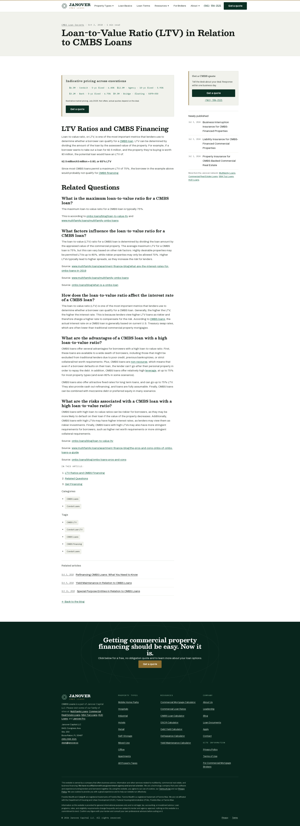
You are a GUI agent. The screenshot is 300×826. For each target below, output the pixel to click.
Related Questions (76, 478)
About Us (208, 702)
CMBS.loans (157, 319)
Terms (235, 818)
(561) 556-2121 (212, 5)
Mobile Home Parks (128, 702)
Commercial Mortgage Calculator (178, 702)
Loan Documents (212, 722)
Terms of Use (210, 756)
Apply (206, 729)
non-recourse (139, 361)
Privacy (225, 818)
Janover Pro (79, 719)
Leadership (209, 709)
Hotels (121, 722)
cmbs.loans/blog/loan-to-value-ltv (107, 216)
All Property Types (127, 763)
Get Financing (73, 484)
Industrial (123, 716)
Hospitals (123, 709)
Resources (162, 6)
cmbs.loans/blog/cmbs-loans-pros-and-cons (99, 459)
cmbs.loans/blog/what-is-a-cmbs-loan (95, 285)
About (195, 6)
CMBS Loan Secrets (73, 25)
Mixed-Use (124, 743)
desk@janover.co (70, 743)
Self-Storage (125, 736)
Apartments (124, 756)
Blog (205, 716)
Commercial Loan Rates (173, 709)
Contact (207, 736)
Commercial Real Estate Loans (203, 176)
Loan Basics (125, 6)
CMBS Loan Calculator (172, 716)
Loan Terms (143, 6)
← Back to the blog (73, 601)
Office (121, 749)
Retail (121, 729)
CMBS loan (126, 141)
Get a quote (235, 6)
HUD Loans (193, 180)
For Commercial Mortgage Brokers (217, 765)
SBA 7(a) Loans (226, 176)
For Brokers (180, 6)
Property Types (104, 6)
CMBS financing (108, 173)
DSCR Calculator (169, 722)
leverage (150, 370)
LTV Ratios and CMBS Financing (85, 472)
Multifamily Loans (227, 173)
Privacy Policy (210, 749)
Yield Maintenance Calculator (175, 743)
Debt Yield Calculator (171, 729)
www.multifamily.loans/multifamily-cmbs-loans (90, 220)
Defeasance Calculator (172, 736)
